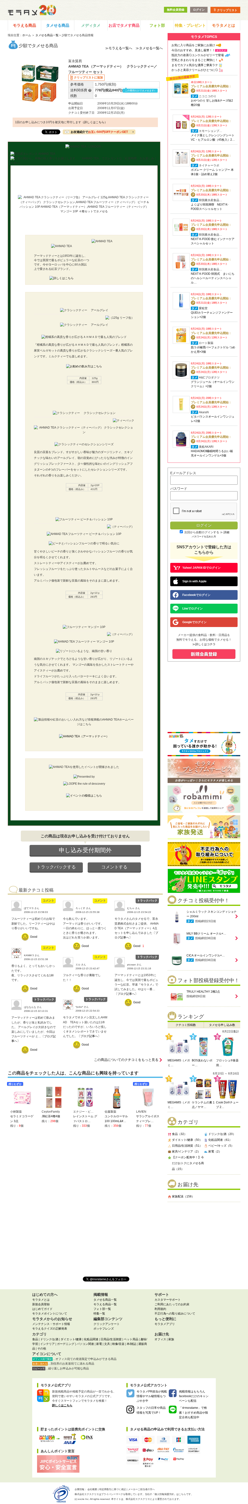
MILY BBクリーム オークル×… (206, 933)
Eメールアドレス (183, 473)
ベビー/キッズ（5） (221, 1145)
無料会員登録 (175, 9)
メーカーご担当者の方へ (141, 1489)
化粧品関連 (91, 1339)
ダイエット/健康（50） (187, 1140)
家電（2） (215, 1151)
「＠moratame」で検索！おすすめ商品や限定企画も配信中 (193, 1412)
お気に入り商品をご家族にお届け (193, 45)
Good (33, 936)
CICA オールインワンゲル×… (205, 955)
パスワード (178, 488)
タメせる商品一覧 (47, 35)
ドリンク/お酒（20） (222, 1134)
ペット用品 (131, 1339)
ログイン (199, 9)
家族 (171, 1339)
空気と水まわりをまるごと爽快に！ (194, 60)
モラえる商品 (24, 25)
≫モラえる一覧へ (118, 48)
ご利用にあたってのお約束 (172, 1304)
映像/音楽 (118, 1344)
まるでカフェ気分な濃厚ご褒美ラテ (194, 65)
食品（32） (179, 1134)
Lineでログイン (192, 608)
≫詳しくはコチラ (204, 644)
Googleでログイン (194, 622)
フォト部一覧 (102, 1309)
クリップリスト (226, 10)
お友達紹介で (99, 132)
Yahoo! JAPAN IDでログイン (201, 567)
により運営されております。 (153, 1499)
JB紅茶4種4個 (51, 1116)
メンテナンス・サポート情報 (51, 1324)
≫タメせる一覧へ (149, 48)
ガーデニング (65, 1344)
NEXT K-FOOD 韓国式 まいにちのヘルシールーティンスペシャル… (212, 278)
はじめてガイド (42, 1309)
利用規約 (160, 1309)
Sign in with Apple (194, 581)
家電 (99, 1344)
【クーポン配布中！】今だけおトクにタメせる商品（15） (188, 1163)
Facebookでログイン (196, 595)
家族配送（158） (183, 1196)
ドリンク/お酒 (49, 1339)
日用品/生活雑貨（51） (187, 1145)
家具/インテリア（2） (186, 1151)
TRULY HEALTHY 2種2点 (203, 991)
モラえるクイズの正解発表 (49, 1328)
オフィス (160, 1339)
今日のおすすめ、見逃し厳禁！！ (193, 50)
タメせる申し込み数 (222, 1025)
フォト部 (157, 25)
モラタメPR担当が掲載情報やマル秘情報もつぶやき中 (152, 1396)
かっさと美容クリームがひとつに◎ (194, 70)
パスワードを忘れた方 (204, 536)
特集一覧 (99, 1313)
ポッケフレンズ (103, 1328)
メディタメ (91, 25)
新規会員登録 (41, 1304)
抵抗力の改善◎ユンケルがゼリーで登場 (197, 55)
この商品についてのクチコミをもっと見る (126, 1060)
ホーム (26, 35)
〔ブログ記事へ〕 (126, 994)
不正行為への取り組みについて (175, 1313)
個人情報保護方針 (164, 1494)
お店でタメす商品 (124, 25)
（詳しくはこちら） (94, 122)
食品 (35, 1339)
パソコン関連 (85, 1344)
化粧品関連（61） (220, 1140)
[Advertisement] (204, 1237)
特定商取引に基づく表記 (112, 1489)
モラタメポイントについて (49, 1313)
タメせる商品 (57, 25)
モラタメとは (223, 25)
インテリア (47, 1344)
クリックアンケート (106, 1324)
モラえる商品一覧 (105, 1304)
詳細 (226, 532)
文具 (107, 1344)
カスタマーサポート (168, 1299)
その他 (41, 1348)
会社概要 (92, 1489)
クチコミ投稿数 (186, 1025)
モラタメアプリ (165, 1324)
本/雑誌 (131, 1344)
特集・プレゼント (190, 25)
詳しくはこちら (62, 1405)
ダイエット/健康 (71, 1339)
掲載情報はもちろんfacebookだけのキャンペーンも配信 (194, 1396)
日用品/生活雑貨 (111, 1339)
